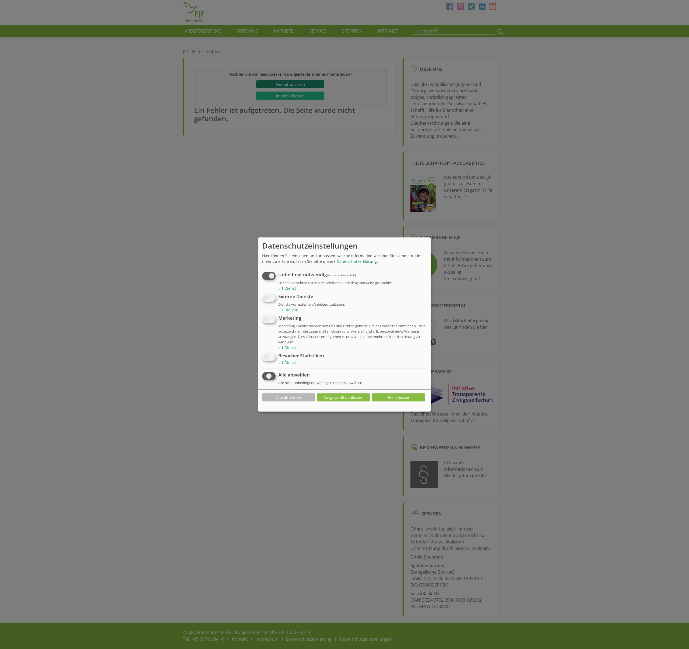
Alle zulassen (398, 397)
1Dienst (287, 288)
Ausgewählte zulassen (344, 397)
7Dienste (288, 309)
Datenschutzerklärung (357, 261)
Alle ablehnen (288, 397)
